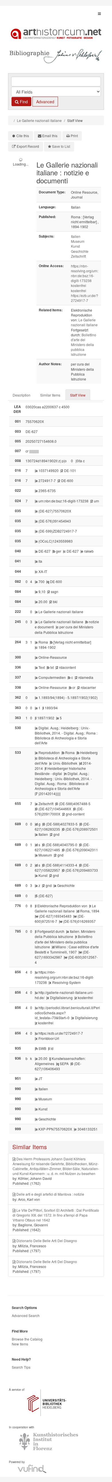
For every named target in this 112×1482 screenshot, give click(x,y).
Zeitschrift (78, 256)
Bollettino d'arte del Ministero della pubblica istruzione (83, 344)
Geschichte (79, 251)
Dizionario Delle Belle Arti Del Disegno (46, 1240)
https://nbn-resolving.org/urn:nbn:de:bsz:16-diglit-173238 (84, 273)
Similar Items (50, 395)
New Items (20, 1343)
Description (21, 395)
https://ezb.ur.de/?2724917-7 (84, 298)
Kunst (75, 246)
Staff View (78, 395)
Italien (75, 236)
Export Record (28, 146)
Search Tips (21, 1367)
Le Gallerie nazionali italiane (39, 120)
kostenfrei (78, 285)
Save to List (61, 146)
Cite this (22, 135)
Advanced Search (26, 1315)
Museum (77, 241)
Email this (49, 135)
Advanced (45, 101)
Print (74, 135)
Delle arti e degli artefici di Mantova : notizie (50, 1194)
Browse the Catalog (27, 1339)
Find (23, 101)
